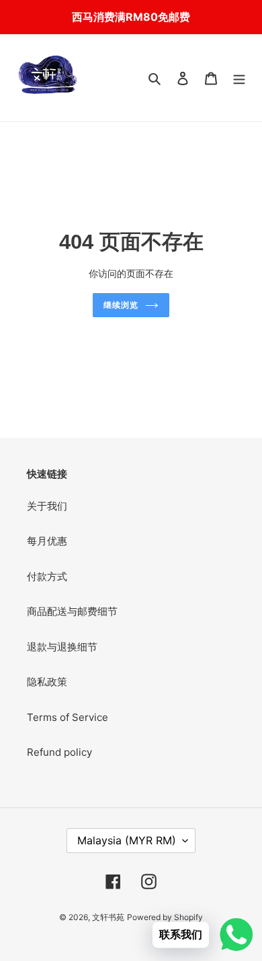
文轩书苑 (108, 917)
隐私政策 (47, 681)
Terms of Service (67, 717)
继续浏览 (120, 305)
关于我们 (47, 506)
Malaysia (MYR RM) (126, 840)
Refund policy (59, 752)
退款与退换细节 (62, 646)
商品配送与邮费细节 (72, 611)
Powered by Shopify (165, 917)
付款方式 (47, 576)
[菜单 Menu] (239, 78)
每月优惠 (47, 540)
